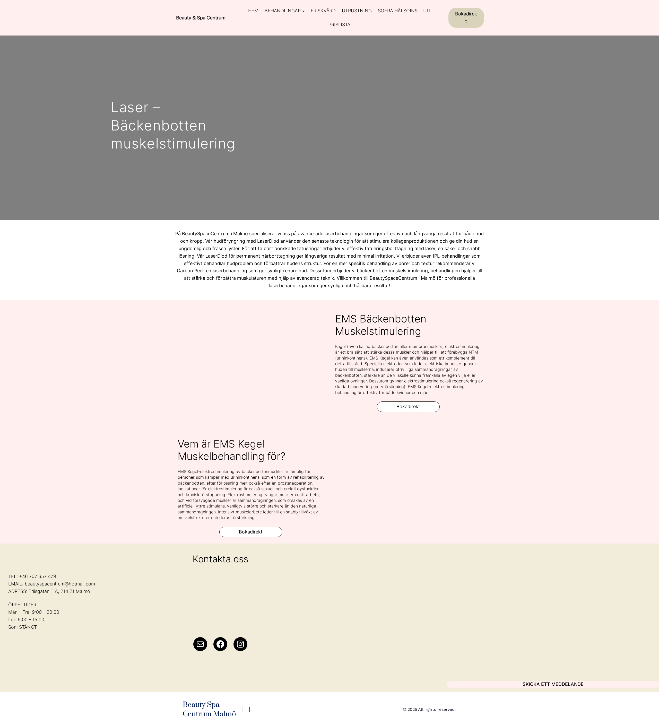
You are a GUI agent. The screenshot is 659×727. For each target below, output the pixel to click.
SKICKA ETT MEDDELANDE (553, 684)
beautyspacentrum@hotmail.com (60, 583)
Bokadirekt (466, 17)
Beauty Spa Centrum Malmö (209, 709)
